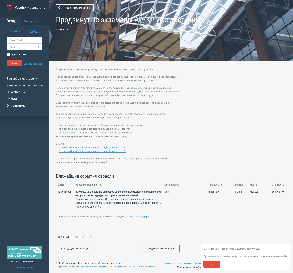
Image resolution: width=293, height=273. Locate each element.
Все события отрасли (22, 79)
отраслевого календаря (135, 216)
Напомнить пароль (33, 63)
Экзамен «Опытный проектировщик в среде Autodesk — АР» (92, 147)
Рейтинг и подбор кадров (25, 85)
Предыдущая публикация (76, 248)
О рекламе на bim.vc (24, 268)
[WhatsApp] (90, 236)
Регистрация (30, 21)
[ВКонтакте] (76, 237)
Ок (212, 264)
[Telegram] (83, 236)
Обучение (13, 92)
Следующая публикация (160, 248)
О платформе (16, 106)
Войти (14, 63)
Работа (12, 99)
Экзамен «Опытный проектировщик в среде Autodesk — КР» (92, 151)
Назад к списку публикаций (76, 7)
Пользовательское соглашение (177, 263)
